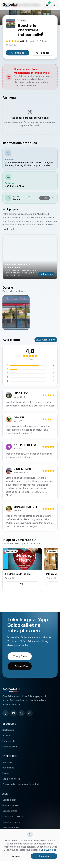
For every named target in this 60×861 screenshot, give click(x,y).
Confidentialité (9, 811)
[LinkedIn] (21, 713)
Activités (6, 735)
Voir (22, 583)
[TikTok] (29, 713)
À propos (7, 762)
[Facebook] (5, 713)
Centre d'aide (9, 799)
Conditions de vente (12, 822)
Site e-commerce (11, 778)
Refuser (16, 856)
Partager (44, 52)
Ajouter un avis (47, 339)
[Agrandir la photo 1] (16, 312)
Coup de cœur (10, 746)
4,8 (27, 41)
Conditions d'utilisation (13, 816)
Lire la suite (8, 229)
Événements (8, 741)
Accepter (44, 856)
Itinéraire (19, 52)
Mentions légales (11, 827)
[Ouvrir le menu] (54, 5)
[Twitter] (13, 713)
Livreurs (6, 773)
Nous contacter (10, 805)
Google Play (21, 666)
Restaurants (8, 730)
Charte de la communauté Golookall (20, 784)
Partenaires (8, 767)
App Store (21, 656)
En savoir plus (48, 849)
